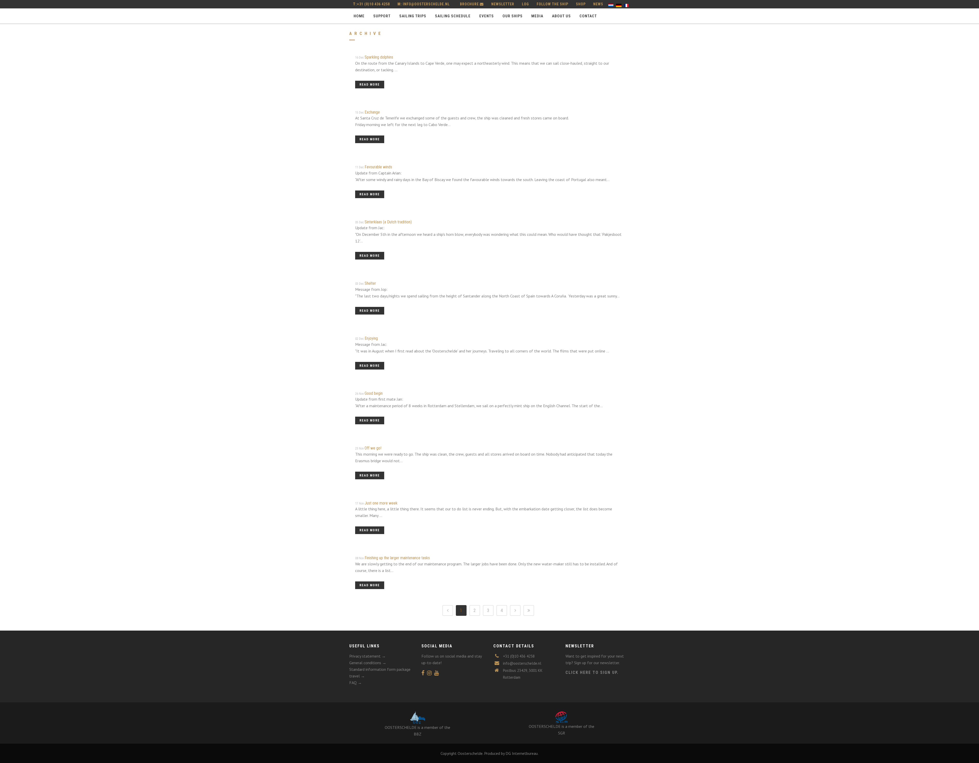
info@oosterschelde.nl (426, 4)
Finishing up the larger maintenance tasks (397, 557)
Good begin (374, 393)
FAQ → (355, 682)
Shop (581, 4)
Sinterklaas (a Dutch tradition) (388, 222)
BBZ (417, 734)
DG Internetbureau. (522, 753)
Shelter (370, 283)
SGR (561, 732)
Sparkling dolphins (379, 57)
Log (525, 4)
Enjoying (371, 338)
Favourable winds (378, 167)
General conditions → (367, 662)
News (598, 4)
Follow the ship (552, 4)
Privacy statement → (367, 656)
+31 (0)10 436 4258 (371, 4)
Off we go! (373, 448)
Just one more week (381, 503)
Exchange (372, 112)
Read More (369, 84)
